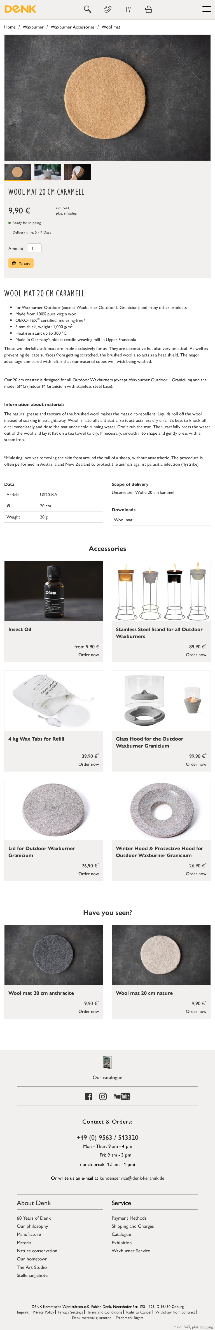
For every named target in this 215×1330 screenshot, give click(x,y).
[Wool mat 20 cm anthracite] (53, 955)
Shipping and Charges (133, 1225)
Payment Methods (129, 1217)
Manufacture (29, 1234)
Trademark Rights (129, 1317)
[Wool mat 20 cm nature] (161, 955)
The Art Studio (32, 1267)
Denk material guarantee (91, 1317)
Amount (16, 248)
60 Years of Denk (34, 1217)
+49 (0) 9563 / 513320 (107, 1137)
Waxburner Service (131, 1250)
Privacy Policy (43, 1312)
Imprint (23, 1312)
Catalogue (121, 1234)
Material (24, 1242)
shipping (70, 213)
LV (128, 9)
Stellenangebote (32, 1275)
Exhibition (122, 1242)
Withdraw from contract (175, 1312)
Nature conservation (37, 1250)
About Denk (34, 1202)
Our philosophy (32, 1225)
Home (10, 26)
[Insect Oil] (53, 591)
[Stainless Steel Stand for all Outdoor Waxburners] (161, 591)
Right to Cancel (138, 1312)
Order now (88, 654)
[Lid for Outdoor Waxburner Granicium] (53, 810)
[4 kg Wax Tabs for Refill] (53, 700)
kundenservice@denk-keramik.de (132, 1177)
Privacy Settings (70, 1312)
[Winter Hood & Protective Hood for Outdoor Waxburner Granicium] (161, 810)
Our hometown (32, 1258)
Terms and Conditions (104, 1312)
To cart (24, 263)
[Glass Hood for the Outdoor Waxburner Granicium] (161, 700)
